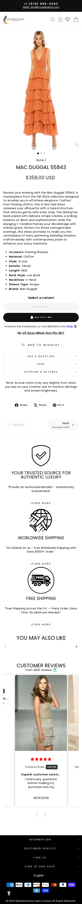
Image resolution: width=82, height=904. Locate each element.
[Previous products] (5, 646)
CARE (41, 364)
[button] (38, 814)
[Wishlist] (68, 19)
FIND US (40, 857)
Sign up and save (40, 866)
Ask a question (41, 356)
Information (40, 839)
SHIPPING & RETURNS (41, 371)
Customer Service (40, 848)
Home (40, 160)
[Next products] (76, 646)
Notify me (43, 317)
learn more (41, 503)
